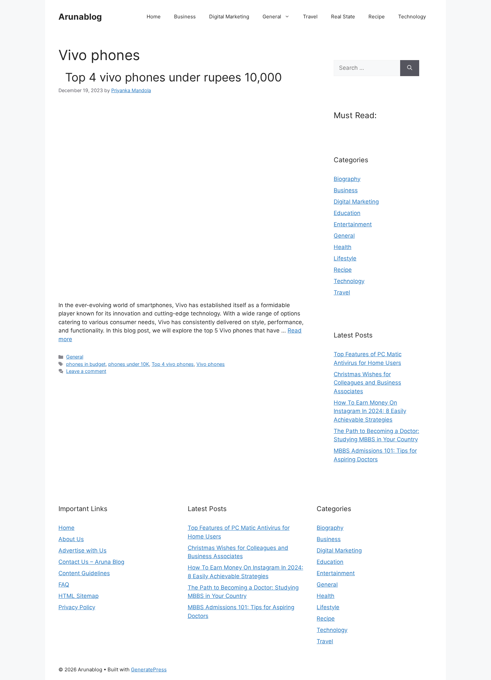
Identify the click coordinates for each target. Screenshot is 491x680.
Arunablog (80, 17)
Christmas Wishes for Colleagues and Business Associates (367, 383)
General (272, 16)
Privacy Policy (76, 607)
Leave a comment (86, 371)
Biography (347, 179)
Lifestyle (345, 258)
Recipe (376, 16)
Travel (310, 16)
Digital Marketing (229, 16)
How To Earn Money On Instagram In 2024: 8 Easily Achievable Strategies (370, 411)
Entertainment (353, 224)
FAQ (63, 584)
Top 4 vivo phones (173, 364)
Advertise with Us (82, 550)
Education (347, 213)
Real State (343, 16)
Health (342, 247)
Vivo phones (210, 364)
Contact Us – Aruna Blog (91, 561)
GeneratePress (149, 669)
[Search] (409, 68)
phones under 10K (128, 364)
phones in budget (86, 364)
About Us (71, 539)
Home (154, 16)
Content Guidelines (84, 573)
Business (185, 16)
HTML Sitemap (78, 596)
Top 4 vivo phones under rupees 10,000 (170, 77)
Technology (412, 16)
